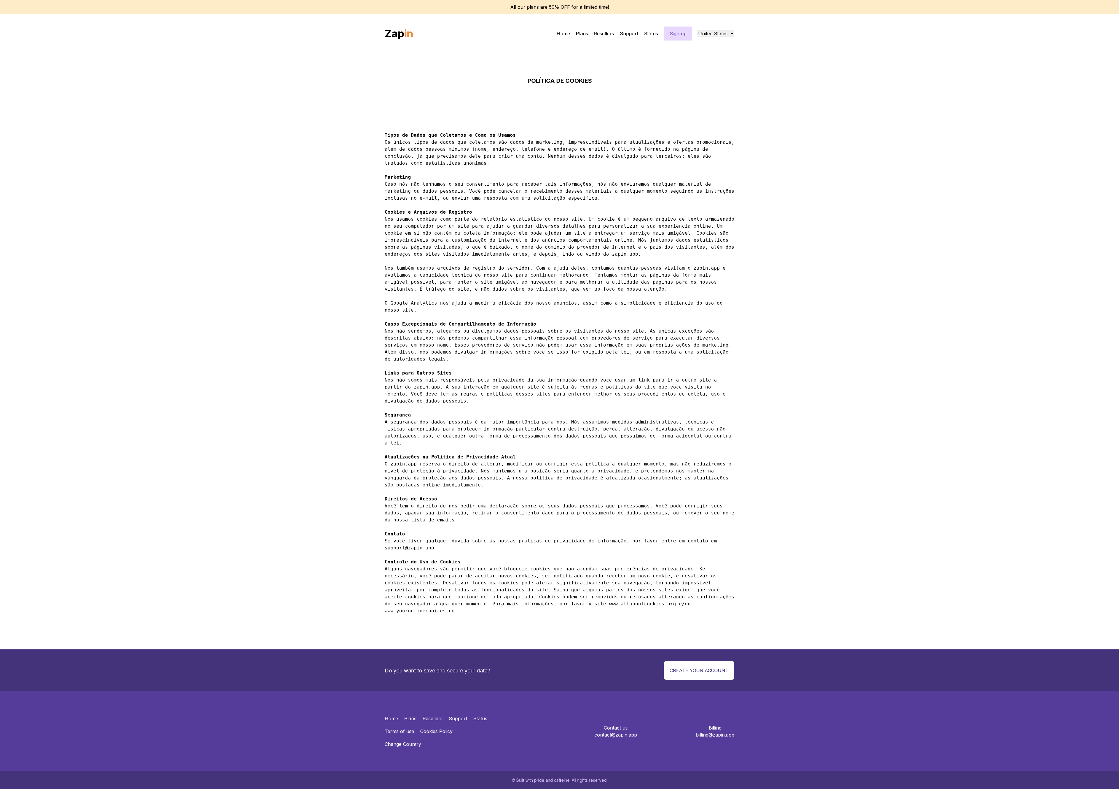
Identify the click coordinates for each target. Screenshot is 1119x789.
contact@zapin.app (615, 735)
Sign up (678, 33)
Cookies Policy (436, 731)
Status (651, 33)
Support (629, 33)
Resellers (604, 33)
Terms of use (399, 731)
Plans (582, 33)
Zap (399, 33)
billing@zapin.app (715, 735)
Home (563, 33)
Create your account (699, 670)
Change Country (403, 744)
